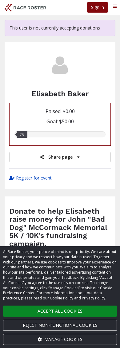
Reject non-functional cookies (60, 325)
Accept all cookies (60, 311)
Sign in (97, 7)
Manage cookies (62, 339)
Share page (60, 157)
